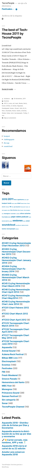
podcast (24, 217)
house (12, 108)
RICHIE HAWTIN (5, 221)
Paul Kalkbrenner (6, 217)
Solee (8, 113)
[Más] (16, 9)
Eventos (6, 101)
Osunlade (8, 110)
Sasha (18, 110)
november (13, 213)
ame (10, 103)
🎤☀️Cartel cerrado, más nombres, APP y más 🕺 (15, 441)
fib (10, 207)
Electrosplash (9, 361)
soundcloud (8, 146)
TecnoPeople (8, 3)
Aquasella (7, 347)
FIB (3, 372)
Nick (3, 110)
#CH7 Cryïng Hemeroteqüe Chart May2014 (16, 296)
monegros (7, 213)
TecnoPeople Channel (13, 406)
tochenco (7, 98)
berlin (10, 203)
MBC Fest (7, 385)
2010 (4, 199)
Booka (21, 103)
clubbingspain (9, 139)
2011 (5, 103)
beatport (7, 136)
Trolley (25, 113)
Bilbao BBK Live (10, 358)
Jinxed (16, 108)
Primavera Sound (10, 392)
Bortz (25, 103)
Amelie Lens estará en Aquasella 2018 (13, 453)
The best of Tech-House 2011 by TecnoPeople (15, 33)
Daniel (14, 106)
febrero (7, 206)
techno (4, 229)
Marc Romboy (14, 210)
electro (4, 206)
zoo (3, 115)
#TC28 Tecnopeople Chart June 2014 (15, 342)
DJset (28, 203)
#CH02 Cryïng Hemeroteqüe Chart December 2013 (16, 251)
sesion (10, 221)
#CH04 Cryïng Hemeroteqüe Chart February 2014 (14, 269)
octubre (18, 213)
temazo (17, 229)
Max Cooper (20, 210)
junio (9, 210)
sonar (28, 221)
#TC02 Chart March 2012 (15, 313)
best (16, 103)
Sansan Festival (10, 396)
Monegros (7, 389)
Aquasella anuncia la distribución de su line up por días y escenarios (16, 434)
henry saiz (23, 206)
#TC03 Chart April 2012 (14, 319)
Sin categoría (8, 399)
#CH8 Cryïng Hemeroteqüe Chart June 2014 (16, 302)
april (28, 199)
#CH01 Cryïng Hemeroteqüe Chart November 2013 (16, 244)
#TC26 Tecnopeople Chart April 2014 (15, 330)
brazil (3, 106)
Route (14, 110)
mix (2, 213)
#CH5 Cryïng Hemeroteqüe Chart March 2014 (16, 284)
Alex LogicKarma (19, 199)
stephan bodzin (24, 225)
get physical (17, 206)
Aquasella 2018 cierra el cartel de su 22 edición (14, 447)
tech (12, 113)
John (20, 108)
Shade (4, 113)
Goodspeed (5, 108)
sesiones (18, 220)
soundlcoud (18, 225)
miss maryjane (27, 210)
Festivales (7, 9)
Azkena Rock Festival (13, 354)
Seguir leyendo (9, 89)
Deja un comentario (10, 118)
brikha (8, 106)
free (12, 206)
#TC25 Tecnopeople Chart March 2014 (15, 324)
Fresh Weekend (10, 375)
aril (14, 103)
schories (23, 110)
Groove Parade (9, 378)
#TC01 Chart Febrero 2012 (15, 307)
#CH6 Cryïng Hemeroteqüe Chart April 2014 (16, 290)
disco (25, 203)
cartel (15, 203)
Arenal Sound (9, 351)
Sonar (5, 403)
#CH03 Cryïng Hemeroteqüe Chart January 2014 (16, 260)
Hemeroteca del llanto (13, 382)
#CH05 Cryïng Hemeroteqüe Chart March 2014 (15, 277)
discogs (6, 143)
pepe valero (16, 217)
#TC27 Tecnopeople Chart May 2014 (15, 336)
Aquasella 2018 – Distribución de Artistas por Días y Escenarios (15, 425)
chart (19, 203)
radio (30, 217)
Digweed (20, 106)
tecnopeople (18, 113)
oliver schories (25, 213)
